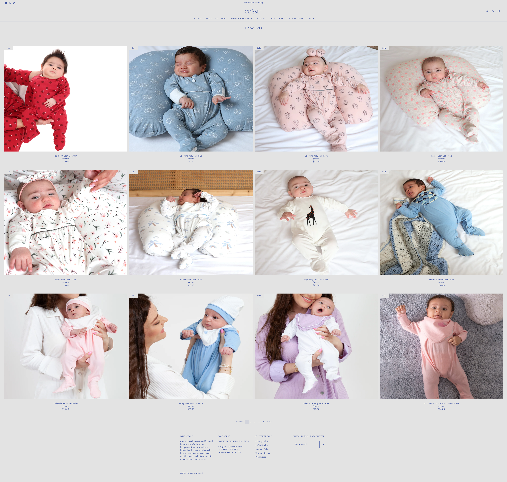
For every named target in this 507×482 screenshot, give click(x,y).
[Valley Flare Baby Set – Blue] (191, 346)
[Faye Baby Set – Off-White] (316, 222)
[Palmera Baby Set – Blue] (191, 222)
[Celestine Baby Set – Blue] (191, 98)
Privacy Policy (261, 441)
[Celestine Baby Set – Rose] (316, 98)
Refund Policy (261, 445)
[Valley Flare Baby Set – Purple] (316, 346)
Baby (282, 18)
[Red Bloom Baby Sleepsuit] (65, 98)
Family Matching (216, 18)
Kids (272, 18)
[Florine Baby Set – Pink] (65, 222)
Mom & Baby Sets (241, 18)
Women (261, 18)
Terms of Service (262, 453)
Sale (311, 18)
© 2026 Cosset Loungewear (191, 473)
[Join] (323, 444)
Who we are (260, 457)
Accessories (297, 18)
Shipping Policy (262, 449)
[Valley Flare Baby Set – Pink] (65, 346)
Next (269, 421)
